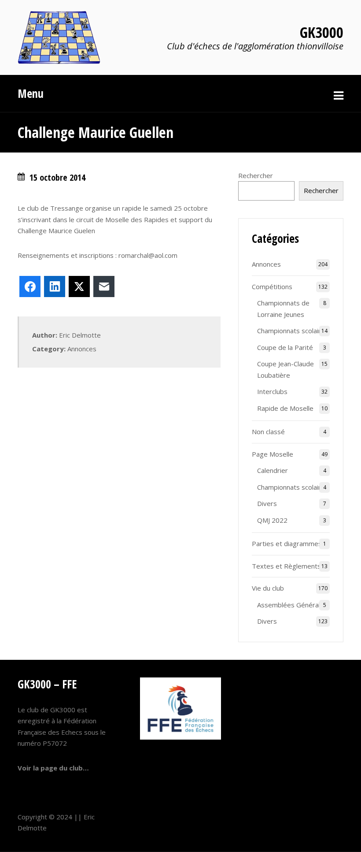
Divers (267, 503)
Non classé (268, 431)
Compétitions (272, 286)
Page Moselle (272, 454)
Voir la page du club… (53, 767)
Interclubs (272, 391)
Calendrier (272, 470)
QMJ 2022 (272, 520)
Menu (31, 93)
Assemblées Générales (292, 604)
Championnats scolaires (292, 330)
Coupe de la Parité (285, 347)
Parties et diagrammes (287, 543)
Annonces (81, 348)
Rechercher (255, 175)
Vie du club (268, 588)
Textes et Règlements (286, 566)
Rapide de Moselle (285, 408)
